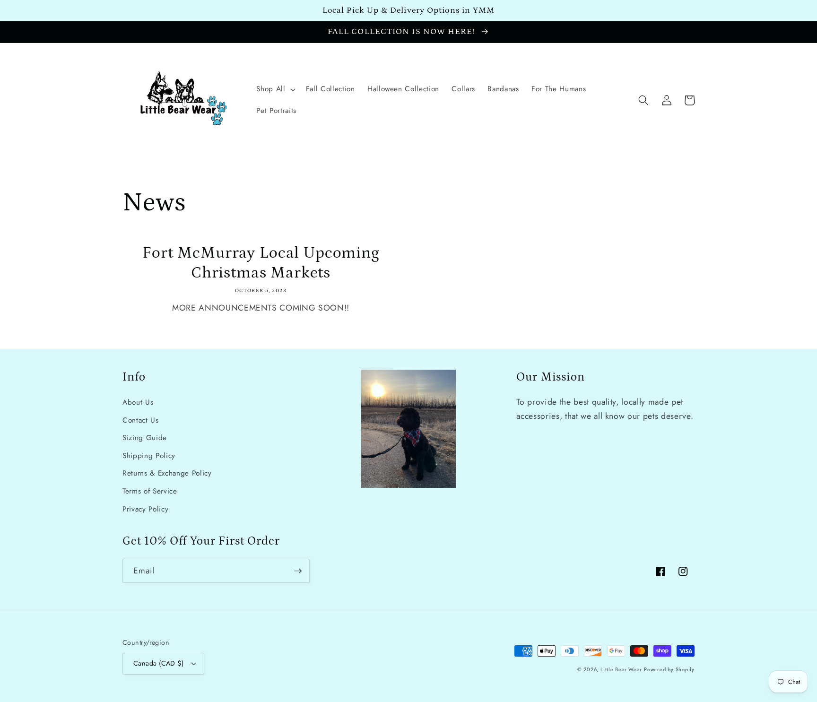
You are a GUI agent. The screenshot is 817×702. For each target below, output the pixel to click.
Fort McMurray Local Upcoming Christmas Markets (260, 263)
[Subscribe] (298, 571)
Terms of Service (149, 491)
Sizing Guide (144, 438)
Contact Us (140, 420)
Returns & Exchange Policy (167, 473)
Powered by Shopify (669, 669)
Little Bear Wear (621, 669)
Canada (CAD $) (158, 663)
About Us (137, 402)
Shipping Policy (148, 456)
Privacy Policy (145, 509)
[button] (274, 89)
